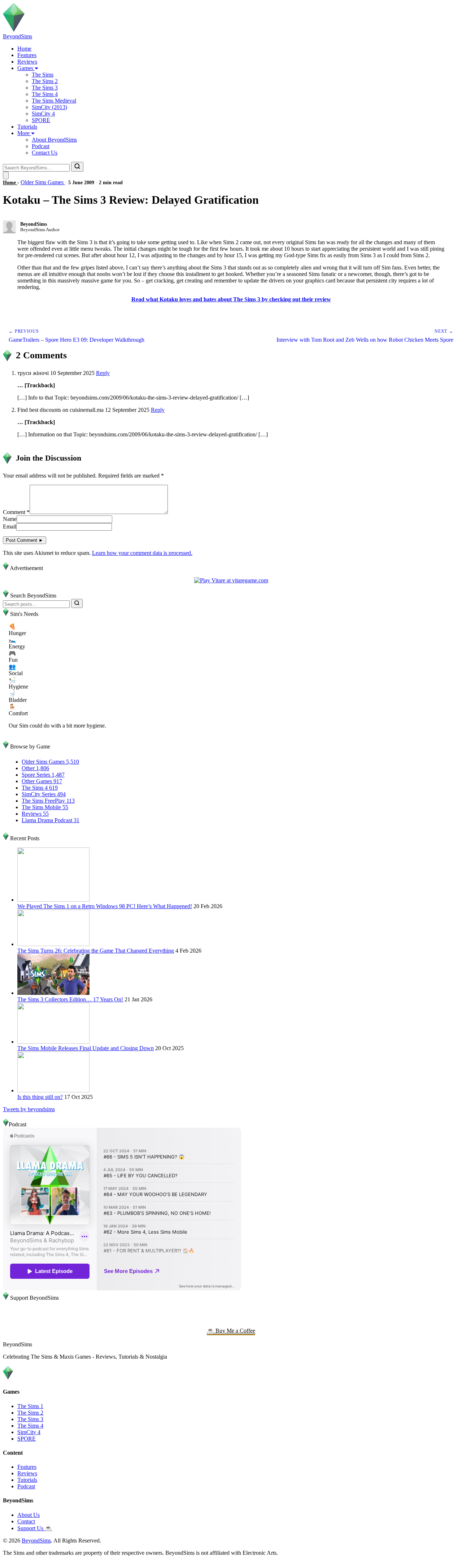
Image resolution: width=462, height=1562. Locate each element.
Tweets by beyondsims (29, 1109)
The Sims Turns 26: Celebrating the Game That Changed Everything (95, 951)
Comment (16, 512)
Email (9, 526)
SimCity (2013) (49, 107)
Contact (26, 1521)
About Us (28, 1515)
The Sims (42, 75)
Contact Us (44, 153)
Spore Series (43, 775)
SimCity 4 (43, 114)
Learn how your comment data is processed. (142, 553)
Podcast (40, 146)
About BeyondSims (54, 140)
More (24, 133)
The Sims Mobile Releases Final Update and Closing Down (85, 1048)
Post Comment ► (24, 540)
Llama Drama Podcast (50, 820)
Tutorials (27, 127)
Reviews (27, 62)
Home (24, 49)
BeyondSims (36, 1540)
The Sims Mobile (45, 807)
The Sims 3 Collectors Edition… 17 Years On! (70, 999)
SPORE (41, 120)
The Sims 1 (30, 1406)
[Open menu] (6, 175)
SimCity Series (44, 794)
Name (10, 519)
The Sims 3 (45, 88)
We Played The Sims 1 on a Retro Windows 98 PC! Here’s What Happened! (104, 906)
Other (35, 768)
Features (26, 55)
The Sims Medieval (54, 101)
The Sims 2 (45, 81)
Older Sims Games (43, 182)
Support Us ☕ (34, 1528)
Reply (103, 373)
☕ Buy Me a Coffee (231, 1331)
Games (26, 68)
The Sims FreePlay (48, 801)
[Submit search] (77, 167)
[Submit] (77, 603)
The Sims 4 (45, 94)
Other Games (42, 781)
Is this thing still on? (40, 1097)
